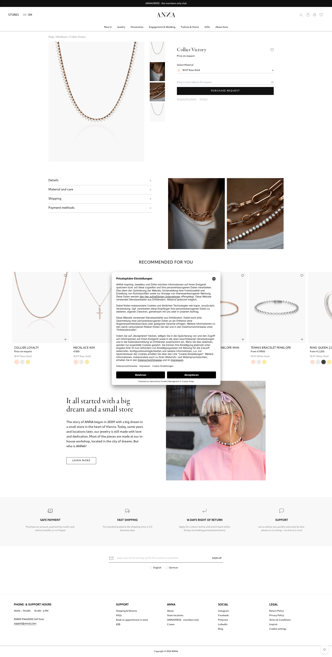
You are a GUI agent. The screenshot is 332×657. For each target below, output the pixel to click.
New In (108, 27)
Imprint (273, 624)
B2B (118, 624)
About (170, 611)
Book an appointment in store (132, 620)
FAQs (119, 615)
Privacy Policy (276, 615)
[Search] (301, 15)
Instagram (223, 611)
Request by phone (186, 99)
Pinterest (223, 620)
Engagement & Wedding (162, 27)
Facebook (223, 615)
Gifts (207, 27)
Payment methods (61, 208)
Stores (13, 15)
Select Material (185, 65)
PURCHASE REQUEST (225, 91)
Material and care (60, 189)
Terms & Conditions (280, 620)
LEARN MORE (81, 460)
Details (53, 180)
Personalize (137, 27)
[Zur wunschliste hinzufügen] (65, 275)
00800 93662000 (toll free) (29, 619)
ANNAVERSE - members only (183, 620)
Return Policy (276, 611)
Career (171, 624)
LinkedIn (222, 624)
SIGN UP (217, 558)
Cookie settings (277, 629)
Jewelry (121, 27)
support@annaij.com (25, 623)
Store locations (175, 615)
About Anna (221, 27)
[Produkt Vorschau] (65, 339)
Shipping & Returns (126, 611)
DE (25, 15)
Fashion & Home (190, 27)
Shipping (54, 198)
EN (30, 15)
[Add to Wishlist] (272, 50)
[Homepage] (166, 14)
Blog (220, 629)
